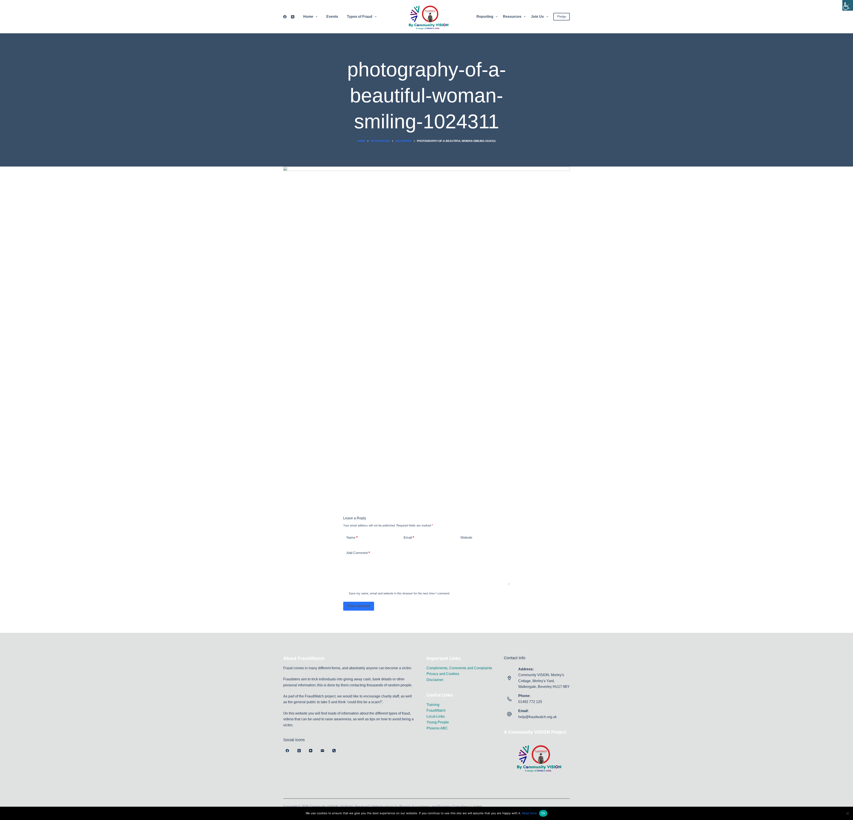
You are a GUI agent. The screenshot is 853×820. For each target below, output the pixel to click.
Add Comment (358, 553)
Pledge (561, 16)
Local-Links (435, 716)
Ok (543, 813)
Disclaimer (434, 680)
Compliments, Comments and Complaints (459, 668)
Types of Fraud (359, 16)
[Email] (322, 750)
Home (308, 16)
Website (466, 537)
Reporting (484, 16)
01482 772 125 (530, 702)
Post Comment (359, 606)
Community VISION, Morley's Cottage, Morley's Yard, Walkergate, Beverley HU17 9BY (544, 681)
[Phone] (334, 750)
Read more (529, 813)
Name (352, 537)
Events (332, 16)
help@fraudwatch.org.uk (537, 717)
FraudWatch (436, 710)
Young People (437, 722)
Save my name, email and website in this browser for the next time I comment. (399, 593)
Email (409, 537)
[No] (847, 813)
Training (432, 705)
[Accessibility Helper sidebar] (847, 5)
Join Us (537, 16)
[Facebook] (285, 16)
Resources (512, 16)
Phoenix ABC (437, 728)
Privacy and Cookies (442, 674)
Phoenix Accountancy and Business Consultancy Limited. (441, 806)
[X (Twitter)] (292, 16)
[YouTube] (311, 750)
